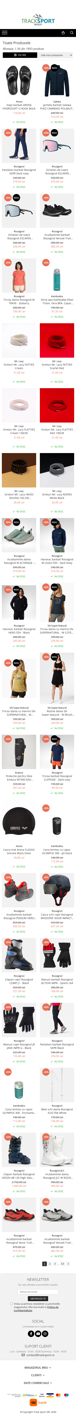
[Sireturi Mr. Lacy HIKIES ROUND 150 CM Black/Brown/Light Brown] (19, 470)
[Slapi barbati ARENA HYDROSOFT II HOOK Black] (19, 81)
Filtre (21, 55)
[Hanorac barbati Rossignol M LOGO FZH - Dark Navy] (57, 535)
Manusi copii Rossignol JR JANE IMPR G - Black (19, 1046)
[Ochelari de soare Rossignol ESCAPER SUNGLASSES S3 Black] (19, 210)
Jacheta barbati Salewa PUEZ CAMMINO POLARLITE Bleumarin (57, 106)
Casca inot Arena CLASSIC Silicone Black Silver (19, 851)
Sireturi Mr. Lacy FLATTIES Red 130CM (57, 431)
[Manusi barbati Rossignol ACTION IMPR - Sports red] (57, 955)
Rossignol (19, 166)
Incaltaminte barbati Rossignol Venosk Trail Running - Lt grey (57, 1240)
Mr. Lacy (19, 361)
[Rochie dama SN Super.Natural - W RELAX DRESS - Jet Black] (57, 678)
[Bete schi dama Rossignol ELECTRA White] (57, 1085)
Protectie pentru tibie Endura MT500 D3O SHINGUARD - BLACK (19, 777)
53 (62, 1263)
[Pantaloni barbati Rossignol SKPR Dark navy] (19, 146)
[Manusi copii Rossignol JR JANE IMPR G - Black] (19, 1020)
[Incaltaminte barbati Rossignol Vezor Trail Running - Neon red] (19, 1215)
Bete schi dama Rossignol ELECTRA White (57, 1111)
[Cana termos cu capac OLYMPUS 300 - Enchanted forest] (19, 1085)
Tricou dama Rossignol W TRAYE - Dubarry (19, 301)
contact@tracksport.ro (40, 1355)
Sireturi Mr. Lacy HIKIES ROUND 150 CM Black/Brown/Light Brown (19, 496)
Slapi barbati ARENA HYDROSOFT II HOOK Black (19, 106)
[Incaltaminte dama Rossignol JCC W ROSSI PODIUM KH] (57, 1150)
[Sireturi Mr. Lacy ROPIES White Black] (57, 470)
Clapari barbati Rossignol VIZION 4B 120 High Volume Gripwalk (19, 1175)
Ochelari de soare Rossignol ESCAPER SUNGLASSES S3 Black (19, 236)
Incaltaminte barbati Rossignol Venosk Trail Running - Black (57, 236)
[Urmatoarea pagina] (68, 1264)
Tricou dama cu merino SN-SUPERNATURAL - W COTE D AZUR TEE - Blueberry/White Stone (57, 630)
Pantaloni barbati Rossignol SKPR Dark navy (19, 171)
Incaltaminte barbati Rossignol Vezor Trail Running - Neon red (19, 1240)
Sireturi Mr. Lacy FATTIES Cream (19, 366)
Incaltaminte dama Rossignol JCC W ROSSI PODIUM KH (57, 1175)
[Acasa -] (38, 19)
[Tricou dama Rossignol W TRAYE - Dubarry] (19, 275)
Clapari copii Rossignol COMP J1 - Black (19, 981)
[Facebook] (31, 1334)
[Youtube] (38, 1334)
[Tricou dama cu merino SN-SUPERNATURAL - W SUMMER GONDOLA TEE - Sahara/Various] (19, 678)
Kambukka (57, 296)
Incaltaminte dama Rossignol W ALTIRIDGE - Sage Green (19, 561)
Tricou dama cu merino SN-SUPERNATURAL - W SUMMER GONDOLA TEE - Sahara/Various (19, 712)
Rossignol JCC (57, 1170)
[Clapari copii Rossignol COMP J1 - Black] (19, 955)
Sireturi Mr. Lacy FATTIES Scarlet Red (57, 366)
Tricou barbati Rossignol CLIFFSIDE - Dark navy (57, 777)
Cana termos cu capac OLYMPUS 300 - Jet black (57, 851)
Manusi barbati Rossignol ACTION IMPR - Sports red (57, 981)
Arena (19, 101)
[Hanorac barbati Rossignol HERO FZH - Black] (19, 602)
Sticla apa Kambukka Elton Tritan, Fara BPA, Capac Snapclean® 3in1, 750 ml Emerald (57, 301)
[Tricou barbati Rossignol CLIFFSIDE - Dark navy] (57, 752)
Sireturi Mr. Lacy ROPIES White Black (57, 496)
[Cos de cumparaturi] (63, 32)
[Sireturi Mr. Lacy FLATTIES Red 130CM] (57, 405)
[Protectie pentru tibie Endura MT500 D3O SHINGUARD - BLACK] (19, 752)
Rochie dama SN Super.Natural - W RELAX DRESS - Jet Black (57, 712)
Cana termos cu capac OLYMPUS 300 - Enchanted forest (19, 1111)
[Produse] (5, 33)
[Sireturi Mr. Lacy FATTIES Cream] (19, 340)
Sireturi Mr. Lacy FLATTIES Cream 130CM (19, 431)
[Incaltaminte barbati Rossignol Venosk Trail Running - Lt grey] (57, 1215)
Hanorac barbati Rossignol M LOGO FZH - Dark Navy (57, 561)
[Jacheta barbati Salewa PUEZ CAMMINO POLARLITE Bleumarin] (57, 81)
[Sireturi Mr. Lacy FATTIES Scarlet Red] (57, 340)
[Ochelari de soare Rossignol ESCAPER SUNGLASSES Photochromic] (57, 146)
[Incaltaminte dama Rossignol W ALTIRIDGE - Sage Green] (19, 535)
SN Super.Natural (57, 625)
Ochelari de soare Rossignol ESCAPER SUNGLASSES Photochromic (57, 171)
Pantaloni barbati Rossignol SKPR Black (57, 1046)
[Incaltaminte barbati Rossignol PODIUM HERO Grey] (19, 890)
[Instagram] (45, 1334)
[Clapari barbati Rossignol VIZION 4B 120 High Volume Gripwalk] (19, 1150)
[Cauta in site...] (72, 32)
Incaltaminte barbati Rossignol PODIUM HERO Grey (19, 916)
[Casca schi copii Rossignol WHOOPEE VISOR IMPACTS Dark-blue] (57, 890)
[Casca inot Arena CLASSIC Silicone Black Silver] (19, 821)
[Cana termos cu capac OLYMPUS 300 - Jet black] (57, 821)
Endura (19, 772)
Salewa (57, 101)
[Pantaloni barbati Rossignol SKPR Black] (57, 1020)
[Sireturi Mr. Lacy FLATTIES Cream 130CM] (19, 405)
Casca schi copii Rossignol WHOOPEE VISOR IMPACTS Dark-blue (57, 916)
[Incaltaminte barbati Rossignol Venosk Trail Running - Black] (57, 210)
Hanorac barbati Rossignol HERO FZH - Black (19, 630)
